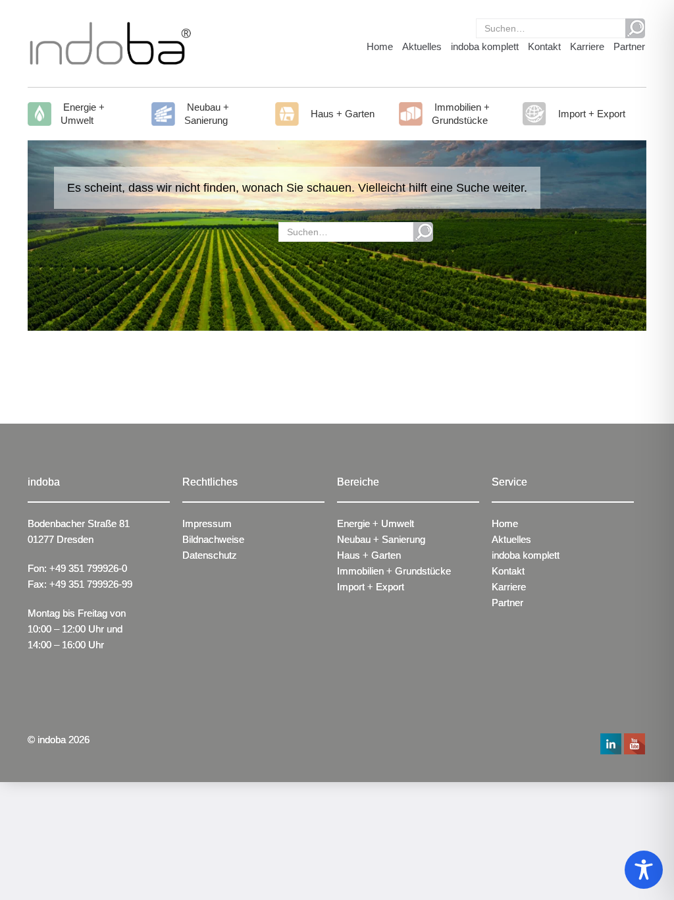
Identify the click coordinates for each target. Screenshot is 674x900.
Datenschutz (209, 555)
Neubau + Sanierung (206, 113)
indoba (52, 739)
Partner (629, 46)
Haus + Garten (341, 113)
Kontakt (544, 46)
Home (380, 46)
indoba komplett (485, 46)
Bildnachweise (213, 539)
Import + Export (590, 113)
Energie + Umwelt (83, 113)
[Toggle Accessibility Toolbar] (643, 869)
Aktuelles (422, 46)
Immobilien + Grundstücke (461, 113)
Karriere (587, 46)
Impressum (207, 523)
